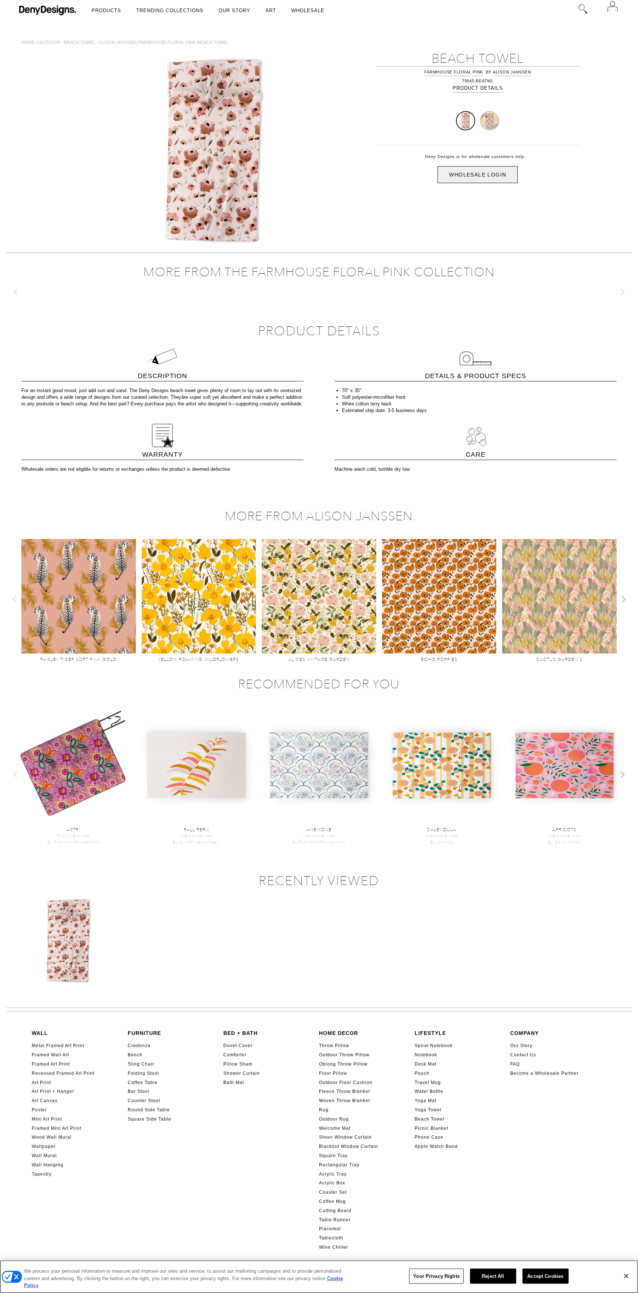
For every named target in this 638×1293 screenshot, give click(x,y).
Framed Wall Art (50, 1054)
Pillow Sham (238, 1064)
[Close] (626, 1276)
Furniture (144, 1033)
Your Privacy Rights (436, 1276)
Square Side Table (149, 1119)
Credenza (139, 1045)
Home (28, 42)
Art (270, 10)
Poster (39, 1109)
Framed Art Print (51, 1064)
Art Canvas (45, 1100)
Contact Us (523, 1054)
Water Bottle (429, 1091)
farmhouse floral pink (453, 72)
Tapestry (42, 1174)
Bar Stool (139, 1091)
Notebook (426, 1054)
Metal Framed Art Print (58, 1045)
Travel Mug (428, 1082)
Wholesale (308, 10)
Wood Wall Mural (52, 1137)
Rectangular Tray (339, 1164)
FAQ (515, 1064)
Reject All (493, 1276)
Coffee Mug (332, 1201)
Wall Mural (44, 1155)
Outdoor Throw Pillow (344, 1054)
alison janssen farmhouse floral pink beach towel (164, 42)
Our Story (234, 10)
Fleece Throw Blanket (344, 1091)
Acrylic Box (332, 1183)
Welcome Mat (334, 1128)
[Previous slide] (16, 292)
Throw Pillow (334, 1045)
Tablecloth (331, 1238)
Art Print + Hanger (53, 1091)
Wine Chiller (333, 1247)
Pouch (422, 1073)
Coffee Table (143, 1082)
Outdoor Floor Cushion (346, 1082)
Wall (40, 1033)
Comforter (235, 1054)
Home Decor (338, 1033)
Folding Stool (143, 1073)
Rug (324, 1109)
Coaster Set (333, 1192)
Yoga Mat (425, 1100)
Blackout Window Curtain (348, 1146)
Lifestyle (430, 1033)
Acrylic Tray (333, 1174)
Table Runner (335, 1219)
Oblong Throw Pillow (343, 1064)
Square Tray (333, 1155)
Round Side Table (149, 1109)
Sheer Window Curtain (345, 1137)
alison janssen (512, 72)
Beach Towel (430, 1119)
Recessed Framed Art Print (63, 1073)
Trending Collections (169, 10)
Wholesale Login (477, 175)
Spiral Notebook (434, 1045)
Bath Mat (233, 1082)
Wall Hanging (48, 1164)
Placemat (330, 1228)
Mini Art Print (47, 1119)
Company (524, 1033)
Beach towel (80, 42)
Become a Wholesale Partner (544, 1073)
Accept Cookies (545, 1276)
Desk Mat (425, 1064)
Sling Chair (141, 1064)
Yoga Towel (428, 1109)
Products (106, 10)
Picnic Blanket (431, 1128)
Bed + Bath (240, 1033)
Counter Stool (144, 1100)
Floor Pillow (333, 1073)
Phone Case (429, 1137)
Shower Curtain (241, 1073)
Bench (135, 1054)
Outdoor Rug (334, 1119)
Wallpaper (44, 1146)
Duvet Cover (238, 1045)
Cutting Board (335, 1210)
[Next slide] (622, 292)
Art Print (41, 1082)
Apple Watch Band (436, 1146)
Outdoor (49, 42)
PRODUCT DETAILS (478, 88)
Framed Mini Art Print (56, 1128)
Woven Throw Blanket (344, 1100)
